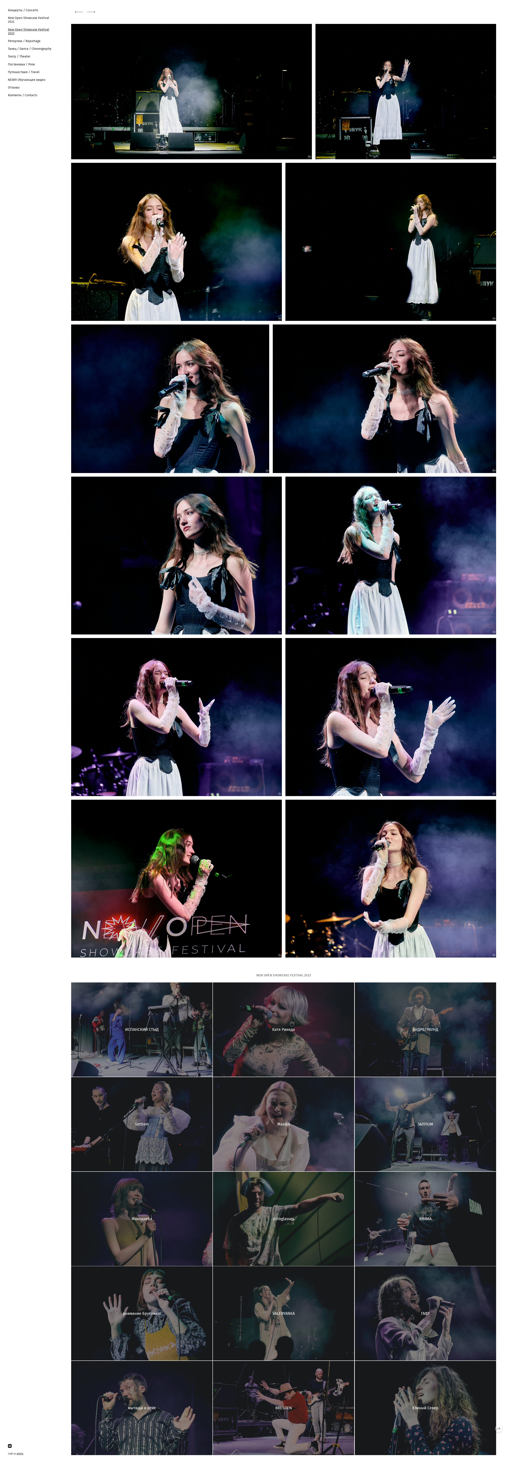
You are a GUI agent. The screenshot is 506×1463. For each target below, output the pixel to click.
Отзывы (14, 87)
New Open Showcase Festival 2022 (28, 20)
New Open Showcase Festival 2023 (28, 31)
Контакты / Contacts (22, 95)
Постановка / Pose (21, 64)
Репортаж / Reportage (24, 41)
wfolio (20, 1453)
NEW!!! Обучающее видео (26, 80)
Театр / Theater (19, 56)
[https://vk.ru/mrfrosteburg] (10, 1446)
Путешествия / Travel (24, 72)
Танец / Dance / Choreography (29, 49)
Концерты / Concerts (23, 10)
